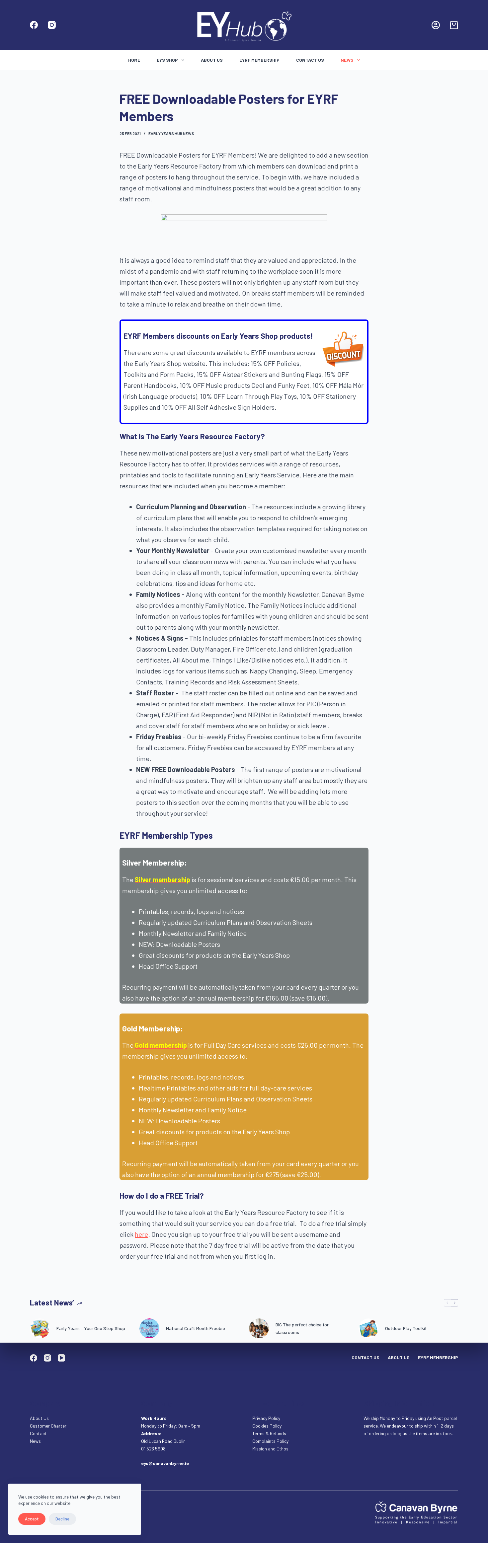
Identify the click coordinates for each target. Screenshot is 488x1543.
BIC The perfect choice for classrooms (302, 1328)
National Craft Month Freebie (195, 1328)
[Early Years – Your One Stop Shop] (40, 1328)
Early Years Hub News (171, 133)
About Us (212, 60)
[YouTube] (61, 1358)
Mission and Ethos (270, 1448)
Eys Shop (167, 60)
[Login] (436, 25)
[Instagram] (52, 25)
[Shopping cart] (454, 25)
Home (134, 60)
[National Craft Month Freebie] (149, 1328)
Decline (62, 1518)
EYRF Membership (259, 60)
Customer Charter (48, 1426)
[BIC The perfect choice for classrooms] (259, 1328)
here (141, 1234)
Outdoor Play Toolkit (406, 1328)
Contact (39, 1433)
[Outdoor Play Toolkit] (368, 1328)
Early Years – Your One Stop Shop (90, 1328)
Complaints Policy (270, 1441)
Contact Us (310, 60)
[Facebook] (34, 25)
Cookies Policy (267, 1426)
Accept (32, 1518)
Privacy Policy (266, 1418)
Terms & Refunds (269, 1433)
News (347, 60)
